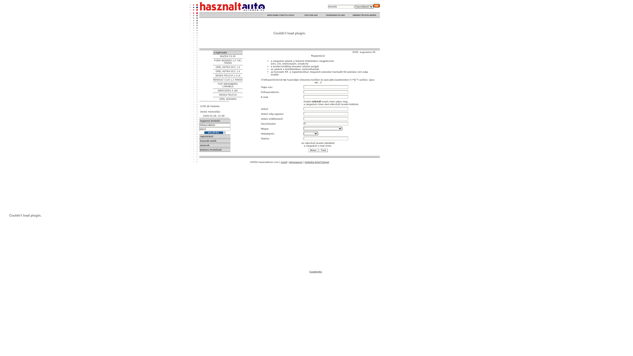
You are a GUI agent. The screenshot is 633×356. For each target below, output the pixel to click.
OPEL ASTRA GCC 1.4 (228, 67)
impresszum (295, 162)
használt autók (208, 141)
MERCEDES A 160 (228, 90)
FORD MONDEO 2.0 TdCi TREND (228, 61)
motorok (204, 145)
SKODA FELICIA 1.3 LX (227, 75)
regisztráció (206, 136)
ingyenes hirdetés (210, 121)
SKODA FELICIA (228, 95)
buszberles (316, 271)
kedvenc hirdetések (211, 150)
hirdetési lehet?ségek (317, 162)
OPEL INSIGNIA (227, 99)
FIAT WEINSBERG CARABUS (228, 85)
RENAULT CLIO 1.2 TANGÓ (228, 80)
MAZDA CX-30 (227, 56)
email (284, 162)
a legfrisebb (220, 52)
